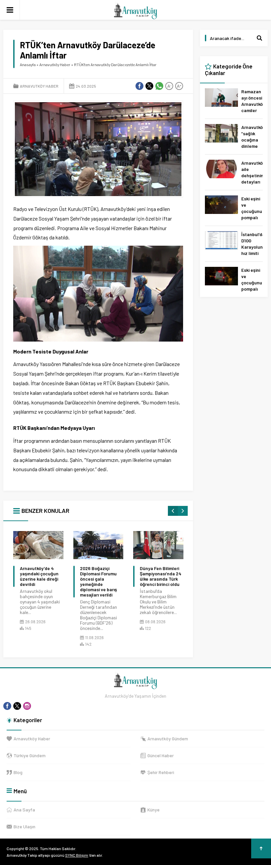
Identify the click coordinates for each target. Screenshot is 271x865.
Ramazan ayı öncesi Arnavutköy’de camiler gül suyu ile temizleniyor (252, 110)
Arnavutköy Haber (54, 64)
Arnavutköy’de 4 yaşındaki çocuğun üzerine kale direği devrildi (39, 576)
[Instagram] (27, 706)
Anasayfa (28, 64)
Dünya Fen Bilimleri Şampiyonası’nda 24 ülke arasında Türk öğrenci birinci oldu (160, 576)
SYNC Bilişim (76, 855)
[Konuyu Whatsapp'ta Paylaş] (159, 86)
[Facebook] (7, 706)
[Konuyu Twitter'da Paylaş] (149, 86)
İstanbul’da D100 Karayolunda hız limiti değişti (252, 246)
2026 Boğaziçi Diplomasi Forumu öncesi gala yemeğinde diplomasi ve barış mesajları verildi (98, 581)
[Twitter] (17, 706)
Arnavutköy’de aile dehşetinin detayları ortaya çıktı (252, 178)
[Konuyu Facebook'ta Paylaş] (139, 86)
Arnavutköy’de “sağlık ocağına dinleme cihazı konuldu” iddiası (252, 146)
